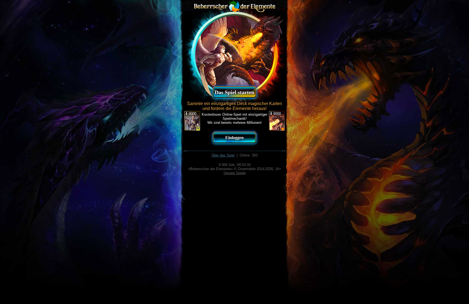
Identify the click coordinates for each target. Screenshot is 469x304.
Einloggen (234, 137)
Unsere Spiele (235, 173)
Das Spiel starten (234, 92)
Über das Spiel (222, 155)
